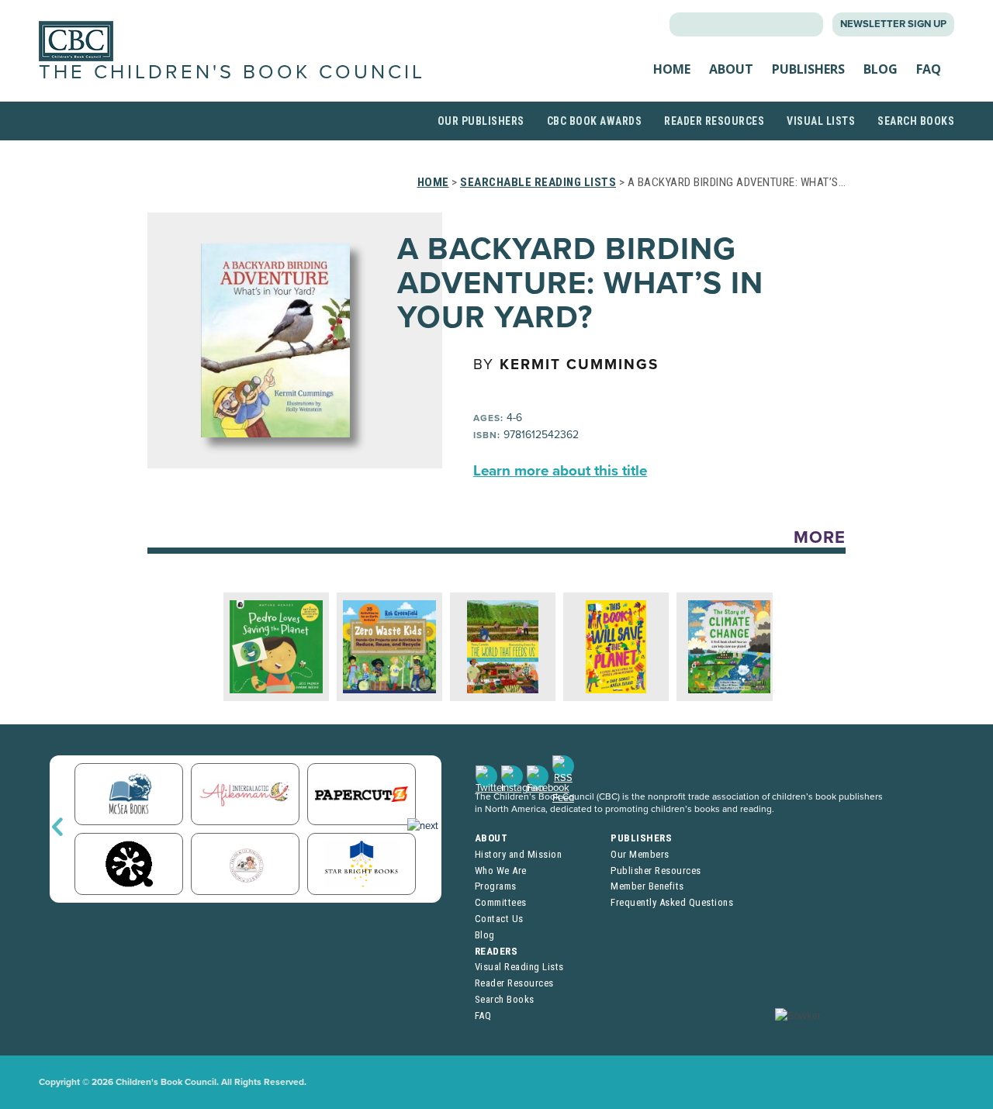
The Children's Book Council (232, 72)
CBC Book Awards (594, 121)
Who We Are (501, 870)
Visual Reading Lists (519, 967)
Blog (880, 69)
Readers (496, 951)
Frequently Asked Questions (672, 902)
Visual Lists (821, 121)
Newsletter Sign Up (893, 24)
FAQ (928, 69)
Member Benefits (647, 886)
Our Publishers (481, 121)
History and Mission (518, 854)
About (731, 69)
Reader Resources (714, 121)
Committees (501, 902)
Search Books (915, 121)
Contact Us (499, 918)
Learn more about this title (560, 470)
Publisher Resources (656, 870)
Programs (496, 886)
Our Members (640, 854)
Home (671, 69)
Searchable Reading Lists (538, 182)
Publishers (808, 69)
